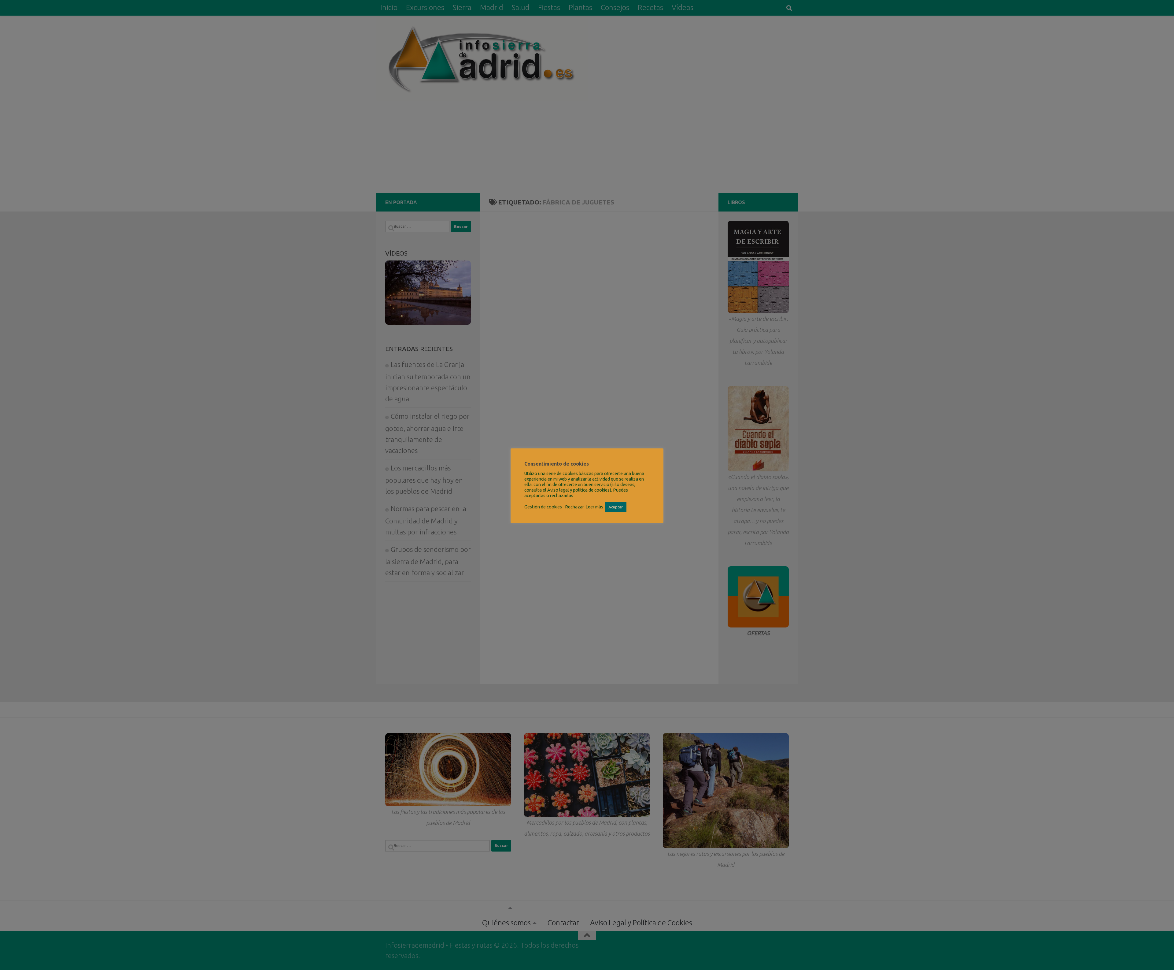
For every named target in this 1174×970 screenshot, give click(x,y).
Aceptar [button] (615, 507)
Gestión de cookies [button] (543, 506)
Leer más (594, 506)
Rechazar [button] (574, 506)
